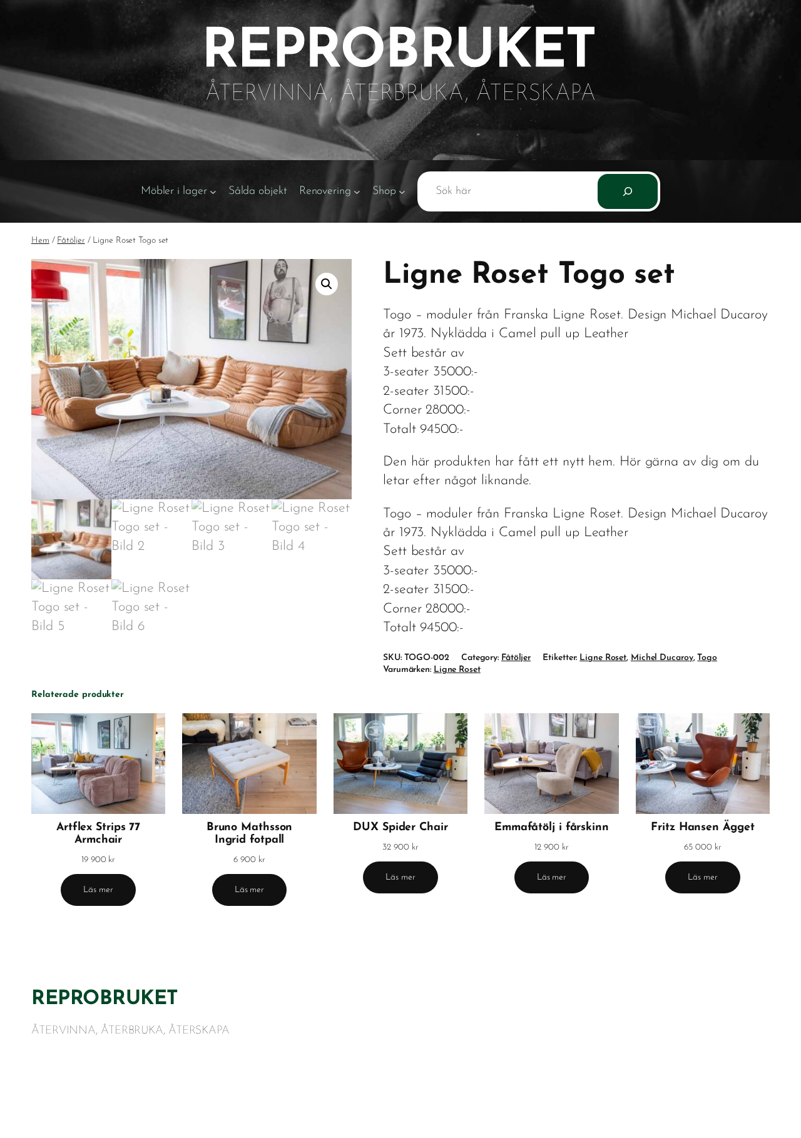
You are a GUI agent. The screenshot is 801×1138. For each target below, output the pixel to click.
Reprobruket (104, 999)
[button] (326, 284)
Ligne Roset (602, 658)
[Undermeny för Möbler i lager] (213, 191)
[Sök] (628, 191)
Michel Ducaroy (662, 658)
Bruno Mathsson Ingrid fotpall (250, 833)
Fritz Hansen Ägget (702, 827)
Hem (40, 240)
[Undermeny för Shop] (402, 191)
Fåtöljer (70, 240)
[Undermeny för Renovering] (357, 191)
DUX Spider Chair (400, 827)
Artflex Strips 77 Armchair (98, 833)
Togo (707, 658)
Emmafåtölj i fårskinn (551, 827)
